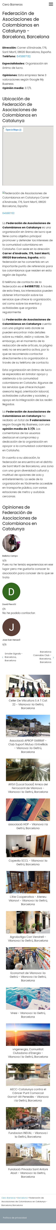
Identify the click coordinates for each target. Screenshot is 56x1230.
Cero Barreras (12, 4)
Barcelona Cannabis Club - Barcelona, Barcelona (42, 657)
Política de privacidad (15, 1217)
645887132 (23, 56)
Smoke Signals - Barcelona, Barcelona (14, 657)
